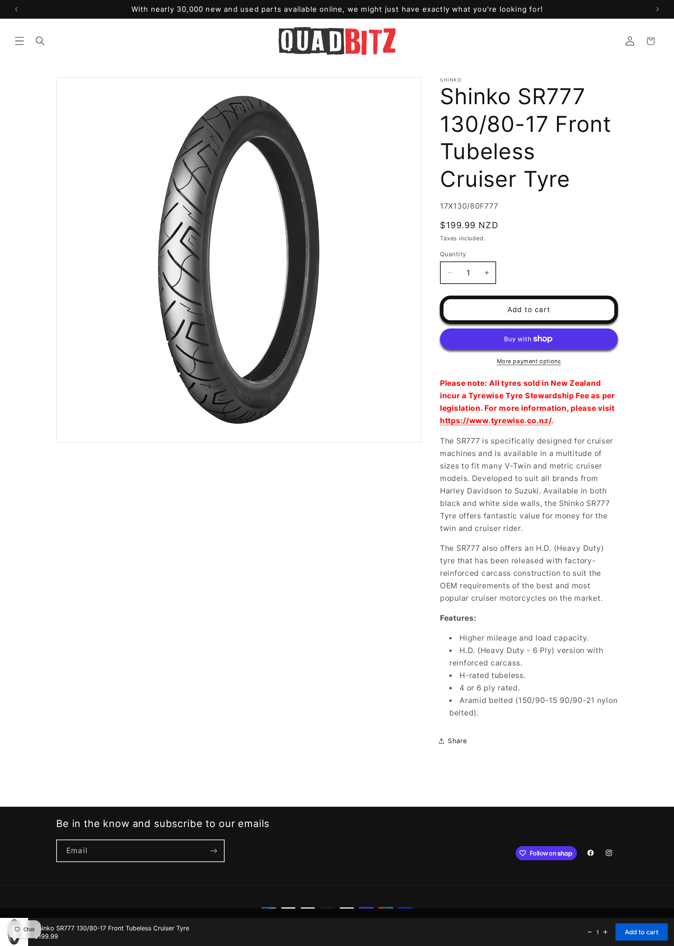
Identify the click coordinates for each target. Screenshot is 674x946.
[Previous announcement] (16, 9)
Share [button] (457, 741)
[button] (19, 41)
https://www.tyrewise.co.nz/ (495, 420)
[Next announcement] (657, 9)
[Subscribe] (213, 851)
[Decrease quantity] (590, 932)
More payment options (529, 361)
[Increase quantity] (605, 932)
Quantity (453, 254)
